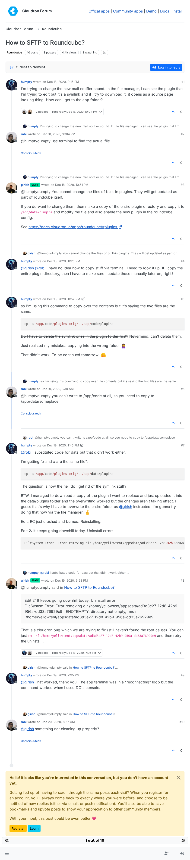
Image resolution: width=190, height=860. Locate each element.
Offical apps (99, 11)
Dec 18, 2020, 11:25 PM (63, 261)
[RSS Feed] (104, 52)
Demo (151, 11)
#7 (182, 445)
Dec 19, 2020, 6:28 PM (71, 580)
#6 (182, 389)
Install (178, 11)
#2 (182, 134)
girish (25, 185)
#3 (182, 185)
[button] (6, 853)
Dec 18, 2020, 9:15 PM (63, 82)
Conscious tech (31, 153)
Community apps (128, 11)
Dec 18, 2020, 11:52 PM (63, 299)
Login (34, 828)
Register (18, 828)
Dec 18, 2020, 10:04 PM (58, 134)
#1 (182, 82)
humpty (26, 82)
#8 (182, 580)
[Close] (178, 777)
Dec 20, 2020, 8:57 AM (58, 722)
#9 (182, 675)
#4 (182, 261)
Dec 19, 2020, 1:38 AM (57, 389)
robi (24, 134)
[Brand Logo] (13, 11)
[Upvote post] (173, 111)
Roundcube (14, 52)
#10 (182, 722)
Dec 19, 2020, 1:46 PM (63, 445)
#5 (182, 299)
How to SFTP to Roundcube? (89, 587)
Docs (164, 11)
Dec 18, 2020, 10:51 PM (71, 185)
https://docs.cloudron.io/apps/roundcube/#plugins (72, 226)
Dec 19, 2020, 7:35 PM (63, 675)
